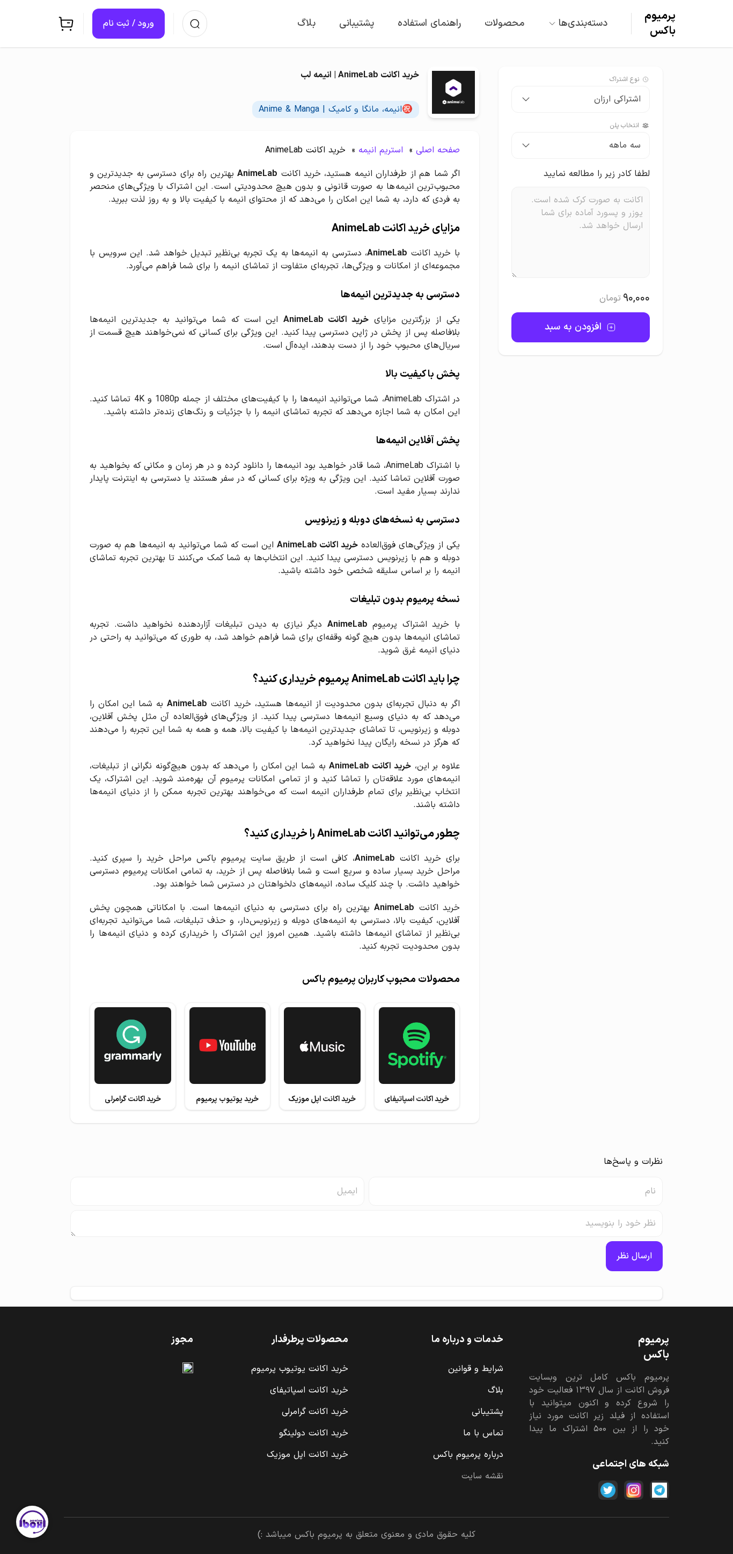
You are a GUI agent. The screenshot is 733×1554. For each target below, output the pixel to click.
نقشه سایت (482, 1476)
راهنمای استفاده (429, 23)
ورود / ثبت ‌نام (128, 23)
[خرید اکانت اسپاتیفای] (417, 1045)
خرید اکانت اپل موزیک (307, 1454)
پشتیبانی (356, 23)
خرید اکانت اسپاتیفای (309, 1390)
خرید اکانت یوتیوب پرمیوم (299, 1368)
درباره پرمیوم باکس (468, 1454)
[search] (194, 23)
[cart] (66, 23)
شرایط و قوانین (475, 1368)
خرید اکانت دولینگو (313, 1433)
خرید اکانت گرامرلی (315, 1411)
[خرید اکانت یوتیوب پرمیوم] (227, 1045)
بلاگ (306, 23)
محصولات (504, 23)
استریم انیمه (380, 150)
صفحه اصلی (438, 150)
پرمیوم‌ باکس (660, 24)
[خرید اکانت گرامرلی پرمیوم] (132, 1045)
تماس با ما (483, 1433)
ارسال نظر (634, 1256)
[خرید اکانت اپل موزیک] (322, 1045)
